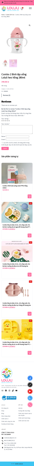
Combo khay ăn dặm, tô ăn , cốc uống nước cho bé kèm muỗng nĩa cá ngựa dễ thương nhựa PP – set (17, 227)
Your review (5, 124)
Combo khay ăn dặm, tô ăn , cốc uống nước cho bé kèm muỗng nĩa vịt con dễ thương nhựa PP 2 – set (17, 344)
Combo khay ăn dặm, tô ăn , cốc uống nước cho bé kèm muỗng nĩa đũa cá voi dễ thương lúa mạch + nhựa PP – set (16, 266)
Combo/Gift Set (10, 14)
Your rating (5, 118)
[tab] (17, 95)
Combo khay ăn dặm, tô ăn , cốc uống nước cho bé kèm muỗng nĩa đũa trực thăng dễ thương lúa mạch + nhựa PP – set (17, 305)
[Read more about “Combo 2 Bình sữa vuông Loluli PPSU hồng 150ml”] (29, 196)
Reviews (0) (6, 95)
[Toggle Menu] (30, 8)
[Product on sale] (17, 212)
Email (3, 139)
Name (3, 136)
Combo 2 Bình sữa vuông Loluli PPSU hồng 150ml (15, 187)
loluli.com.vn (19, 463)
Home (3, 14)
